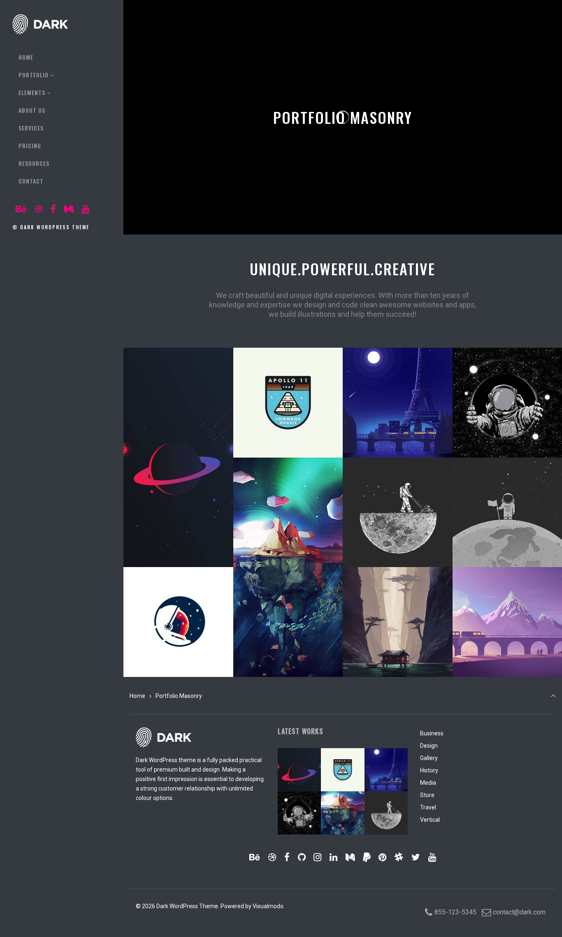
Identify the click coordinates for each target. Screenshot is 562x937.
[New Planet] (288, 653)
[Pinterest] (382, 857)
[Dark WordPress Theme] (40, 24)
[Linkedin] (333, 857)
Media (428, 782)
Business (432, 733)
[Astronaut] (507, 434)
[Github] (301, 857)
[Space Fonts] (178, 653)
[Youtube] (85, 209)
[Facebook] (53, 209)
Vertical (430, 819)
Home (137, 696)
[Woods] (397, 653)
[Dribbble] (38, 209)
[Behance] (21, 209)
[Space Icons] (397, 544)
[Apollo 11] (288, 434)
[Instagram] (317, 857)
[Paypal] (366, 857)
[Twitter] (416, 857)
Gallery (429, 758)
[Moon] (507, 544)
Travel (428, 807)
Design (429, 745)
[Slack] (399, 857)
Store (427, 795)
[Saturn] (178, 544)
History (429, 770)
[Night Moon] (397, 434)
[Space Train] (507, 653)
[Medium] (68, 209)
